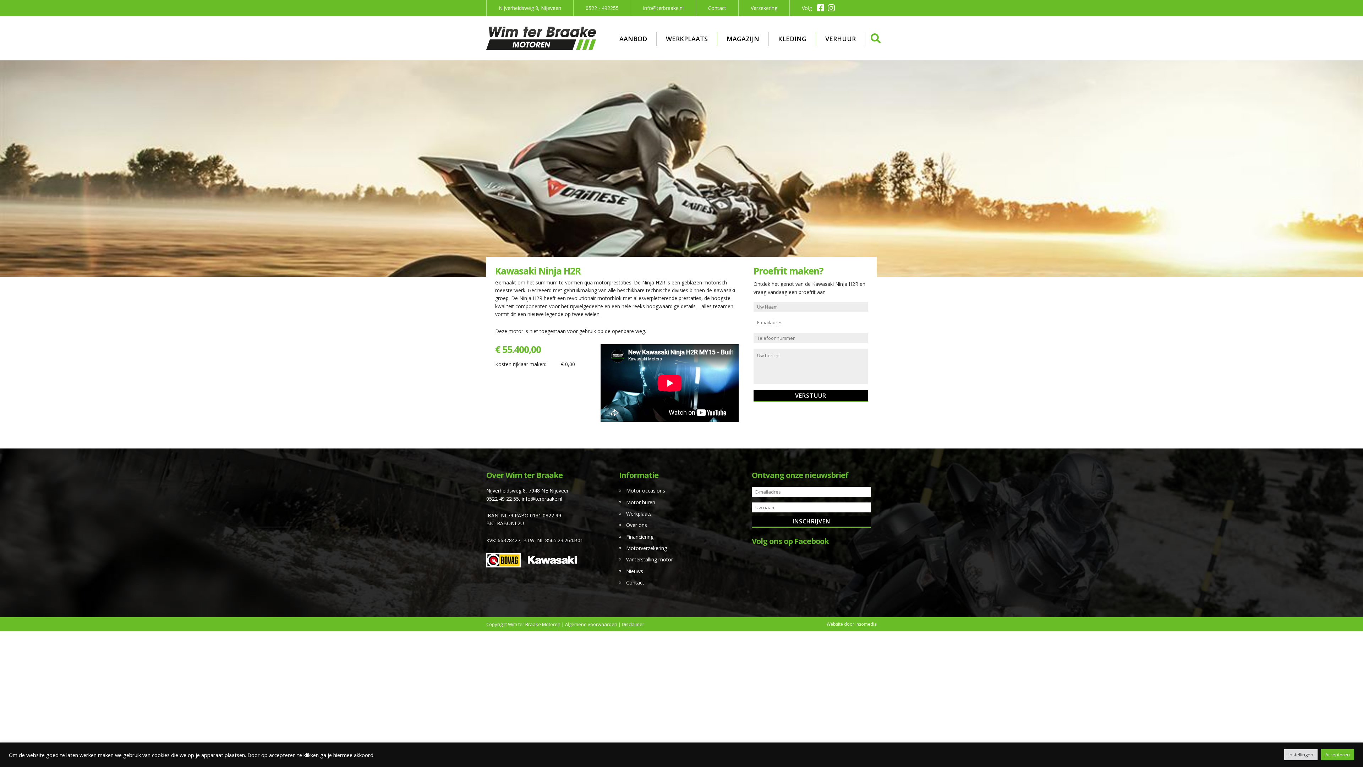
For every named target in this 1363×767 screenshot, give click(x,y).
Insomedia (866, 624)
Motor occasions (645, 490)
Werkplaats (687, 38)
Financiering (639, 536)
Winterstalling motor (649, 559)
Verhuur (840, 38)
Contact (717, 8)
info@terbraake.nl (663, 8)
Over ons (636, 525)
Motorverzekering (646, 548)
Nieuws (634, 571)
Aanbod (633, 38)
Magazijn (743, 38)
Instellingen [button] (1300, 754)
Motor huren (640, 502)
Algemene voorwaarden (591, 624)
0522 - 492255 (602, 8)
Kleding (792, 38)
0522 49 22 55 (502, 498)
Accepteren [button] (1337, 754)
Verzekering (764, 8)
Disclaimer (633, 624)
